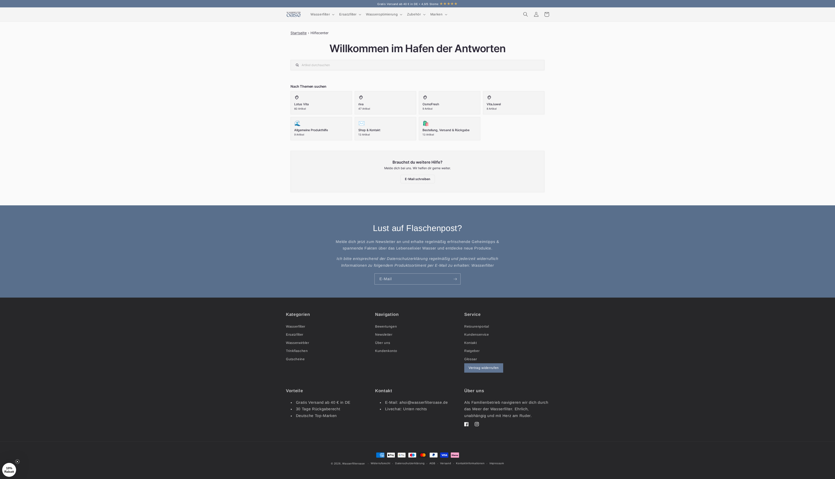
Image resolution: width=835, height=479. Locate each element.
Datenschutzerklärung (409, 463)
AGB (432, 463)
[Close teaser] (17, 461)
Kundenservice (476, 334)
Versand (445, 463)
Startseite (299, 33)
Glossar (470, 359)
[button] (322, 14)
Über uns (382, 343)
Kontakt (470, 343)
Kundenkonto (386, 351)
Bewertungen (386, 326)
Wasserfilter (295, 326)
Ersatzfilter (294, 334)
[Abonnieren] (455, 279)
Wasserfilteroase (353, 463)
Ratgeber (471, 351)
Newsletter (383, 334)
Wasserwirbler (297, 343)
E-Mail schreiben (417, 179)
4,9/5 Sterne (439, 4)
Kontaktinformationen (470, 463)
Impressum (496, 463)
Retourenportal (476, 326)
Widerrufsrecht (380, 463)
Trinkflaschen (297, 351)
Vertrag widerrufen (484, 368)
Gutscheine (295, 359)
